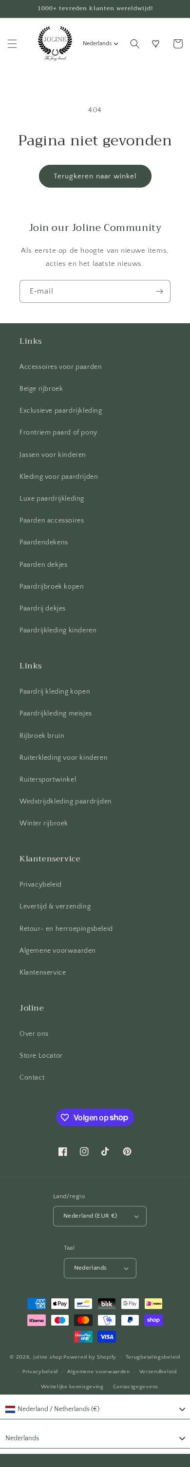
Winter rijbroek (43, 823)
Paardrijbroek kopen (51, 587)
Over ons (34, 1034)
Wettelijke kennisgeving (72, 1387)
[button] (12, 43)
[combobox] (95, 1409)
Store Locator (41, 1056)
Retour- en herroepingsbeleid (66, 929)
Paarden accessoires (51, 520)
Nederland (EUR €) (90, 1215)
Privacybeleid (40, 885)
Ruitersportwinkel (47, 780)
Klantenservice (42, 973)
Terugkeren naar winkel (95, 176)
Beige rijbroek (41, 389)
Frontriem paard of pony (58, 433)
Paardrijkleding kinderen (57, 630)
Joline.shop (47, 1357)
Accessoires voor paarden (60, 367)
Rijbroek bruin (41, 736)
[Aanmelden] (159, 291)
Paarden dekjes (43, 565)
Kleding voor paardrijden (58, 477)
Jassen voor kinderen (52, 455)
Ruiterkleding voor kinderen (63, 758)
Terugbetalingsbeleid (153, 1357)
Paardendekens (43, 542)
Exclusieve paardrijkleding (60, 411)
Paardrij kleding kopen (54, 692)
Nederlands (97, 43)
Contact (31, 1078)
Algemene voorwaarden (57, 951)
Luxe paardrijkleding (51, 499)
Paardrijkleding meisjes (55, 713)
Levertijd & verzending (55, 906)
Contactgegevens (136, 1387)
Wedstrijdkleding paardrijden (65, 801)
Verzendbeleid (158, 1372)
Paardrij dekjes (42, 608)
